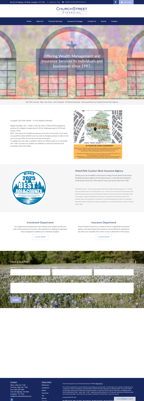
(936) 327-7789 (55, 2)
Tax (43, 396)
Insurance (45, 393)
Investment (45, 388)
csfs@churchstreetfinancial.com (75, 2)
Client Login (127, 2)
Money (44, 398)
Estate (44, 390)
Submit (16, 300)
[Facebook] (115, 2)
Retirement (45, 385)
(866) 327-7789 (22, 387)
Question (13, 281)
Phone (96, 267)
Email (54, 267)
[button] (29, 21)
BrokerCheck (99, 383)
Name (12, 267)
